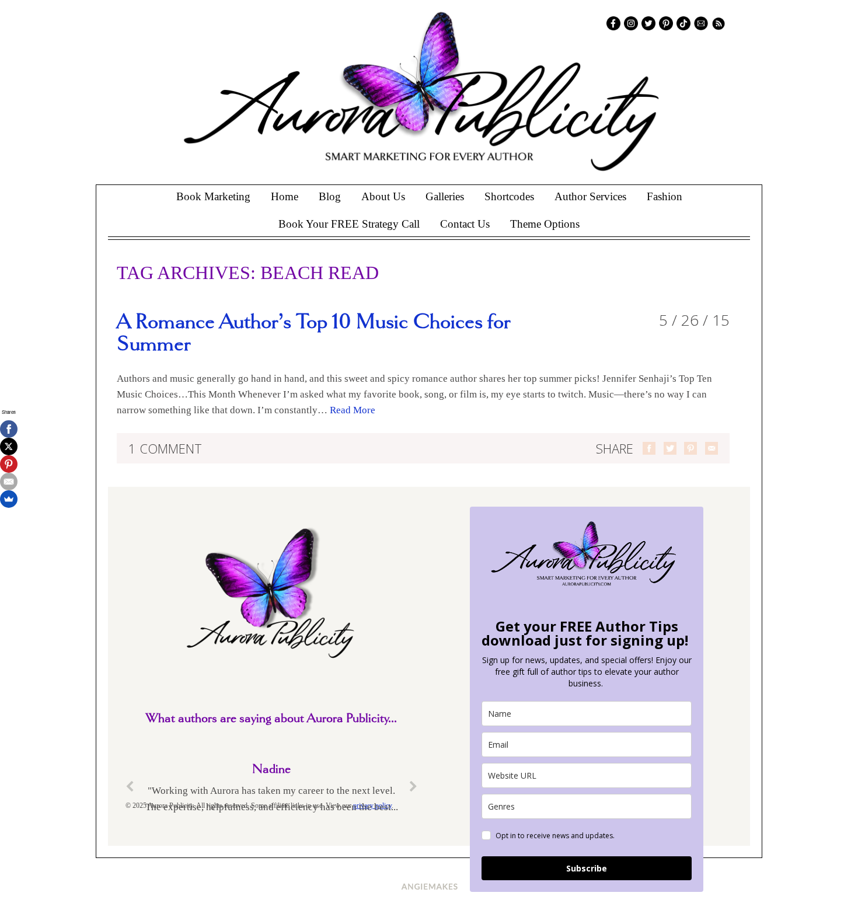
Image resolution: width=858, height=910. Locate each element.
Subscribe (586, 868)
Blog (330, 196)
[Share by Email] (711, 448)
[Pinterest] (9, 464)
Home (284, 196)
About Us (383, 196)
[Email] (9, 481)
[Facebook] (9, 429)
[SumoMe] (9, 499)
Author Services (590, 196)
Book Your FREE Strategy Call (349, 224)
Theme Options (545, 224)
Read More (352, 410)
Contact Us (465, 224)
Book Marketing (213, 196)
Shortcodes (509, 196)
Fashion (664, 196)
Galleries (444, 196)
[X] (9, 446)
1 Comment (165, 448)
